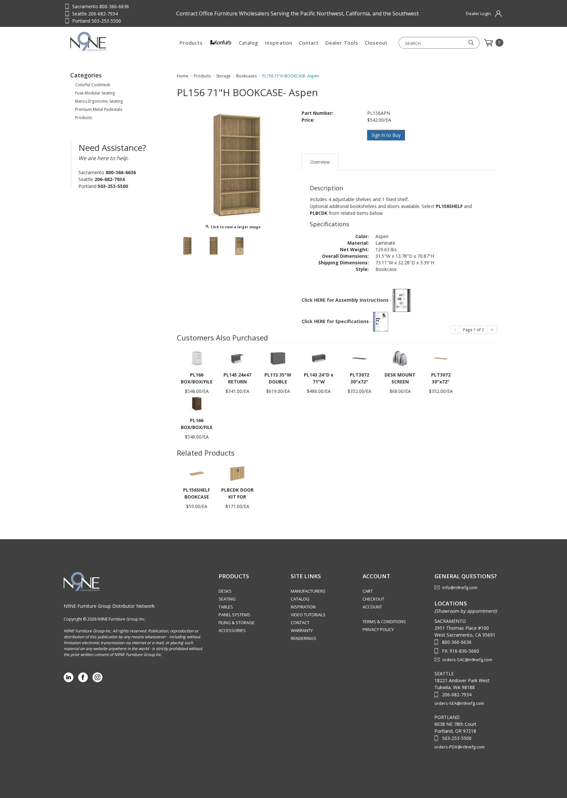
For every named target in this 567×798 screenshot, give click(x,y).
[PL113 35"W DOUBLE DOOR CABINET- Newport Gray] (277, 358)
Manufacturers (308, 591)
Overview (320, 162)
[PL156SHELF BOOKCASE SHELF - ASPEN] (196, 473)
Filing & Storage (237, 622)
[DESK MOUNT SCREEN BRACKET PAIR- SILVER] (400, 358)
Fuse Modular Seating (95, 93)
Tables (226, 607)
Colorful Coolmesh (92, 85)
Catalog (248, 42)
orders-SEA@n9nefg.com (459, 703)
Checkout (373, 599)
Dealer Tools (341, 42)
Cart (368, 591)
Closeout (376, 42)
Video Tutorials (308, 615)
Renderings (303, 638)
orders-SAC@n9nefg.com (467, 660)
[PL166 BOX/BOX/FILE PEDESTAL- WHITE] (196, 358)
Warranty (302, 630)
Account (372, 607)
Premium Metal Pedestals (98, 109)
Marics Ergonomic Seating (99, 101)
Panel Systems (234, 615)
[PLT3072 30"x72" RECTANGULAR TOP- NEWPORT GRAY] (359, 358)
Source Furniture (102, 41)
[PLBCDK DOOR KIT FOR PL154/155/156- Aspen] (237, 473)
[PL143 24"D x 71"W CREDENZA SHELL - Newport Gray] (318, 358)
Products (191, 42)
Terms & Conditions (384, 621)
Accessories (232, 630)
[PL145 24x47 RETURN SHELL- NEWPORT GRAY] (237, 358)
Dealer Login (478, 13)
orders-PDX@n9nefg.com (459, 747)
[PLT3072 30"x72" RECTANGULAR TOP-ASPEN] (440, 358)
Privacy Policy (378, 629)
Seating (227, 599)
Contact (309, 42)
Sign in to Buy (386, 135)
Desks (225, 591)
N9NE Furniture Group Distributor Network (109, 606)
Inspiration (278, 42)
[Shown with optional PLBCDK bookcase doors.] (239, 246)
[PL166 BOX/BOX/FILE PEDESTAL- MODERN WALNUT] (196, 403)
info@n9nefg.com (459, 587)
